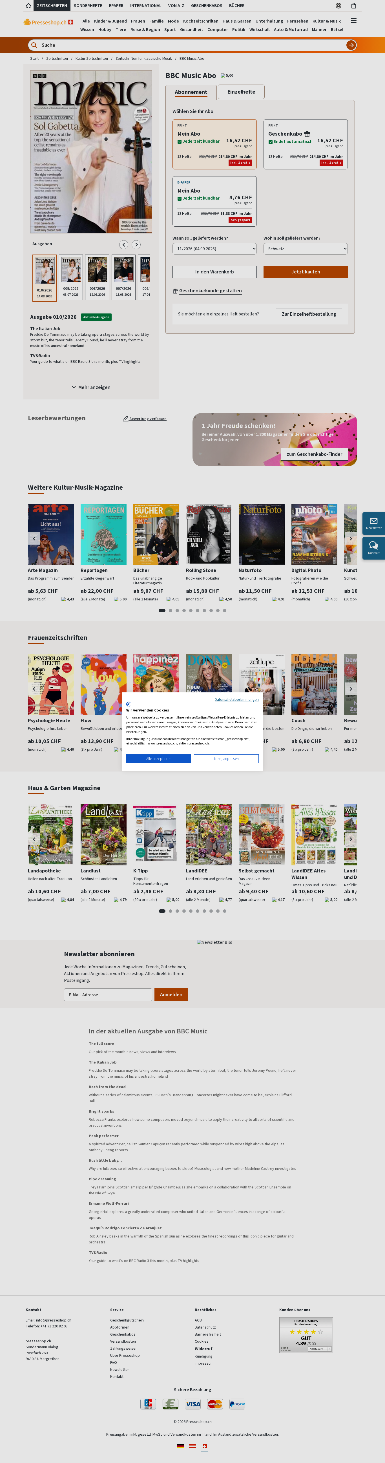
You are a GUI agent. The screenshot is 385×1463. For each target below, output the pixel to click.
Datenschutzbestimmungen (237, 699)
